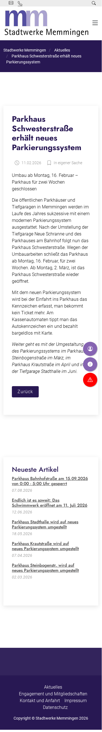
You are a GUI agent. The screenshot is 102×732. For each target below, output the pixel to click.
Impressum (75, 700)
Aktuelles (61, 50)
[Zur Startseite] (47, 23)
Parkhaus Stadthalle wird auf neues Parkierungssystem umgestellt (45, 524)
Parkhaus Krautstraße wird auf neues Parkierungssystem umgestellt (45, 546)
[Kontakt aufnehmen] (90, 349)
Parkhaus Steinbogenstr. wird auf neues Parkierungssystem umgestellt (45, 567)
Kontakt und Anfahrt (40, 700)
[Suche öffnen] (93, 3)
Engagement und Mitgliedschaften (53, 694)
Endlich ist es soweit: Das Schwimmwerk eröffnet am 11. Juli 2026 (49, 502)
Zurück (25, 391)
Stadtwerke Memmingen (24, 50)
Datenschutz (55, 707)
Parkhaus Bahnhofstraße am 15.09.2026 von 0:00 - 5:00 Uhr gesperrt (50, 481)
